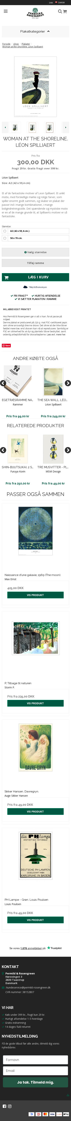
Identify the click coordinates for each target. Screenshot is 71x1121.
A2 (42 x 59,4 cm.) (19, 231)
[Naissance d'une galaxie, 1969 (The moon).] (35, 536)
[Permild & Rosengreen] (35, 13)
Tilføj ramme (35, 263)
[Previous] (3, 383)
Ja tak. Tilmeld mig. (35, 1082)
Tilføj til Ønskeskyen (38, 287)
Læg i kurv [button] (38, 277)
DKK (51, 2)
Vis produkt (35, 595)
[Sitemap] (68, 1095)
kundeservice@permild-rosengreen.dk (28, 987)
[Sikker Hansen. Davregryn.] (35, 753)
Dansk (61, 2)
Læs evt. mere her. (56, 334)
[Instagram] (9, 1106)
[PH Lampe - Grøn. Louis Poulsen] (35, 861)
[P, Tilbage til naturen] (35, 645)
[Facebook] (4, 1106)
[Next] (68, 383)
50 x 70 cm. (16, 238)
